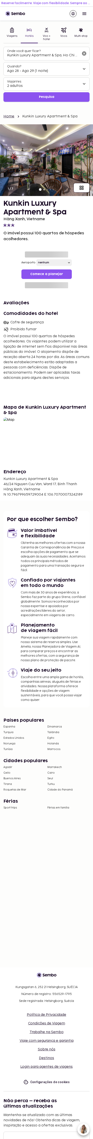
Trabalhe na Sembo (47, 1032)
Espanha (9, 726)
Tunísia (8, 749)
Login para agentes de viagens (46, 1067)
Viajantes (14, 81)
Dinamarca (54, 726)
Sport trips (10, 807)
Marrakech (54, 767)
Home (8, 116)
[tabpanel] (46, 74)
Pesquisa (46, 97)
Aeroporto (28, 262)
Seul (50, 778)
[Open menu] (84, 13)
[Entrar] (73, 13)
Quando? (14, 66)
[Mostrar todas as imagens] (82, 188)
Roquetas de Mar (14, 789)
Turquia (8, 732)
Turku (51, 784)
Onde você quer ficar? (24, 51)
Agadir (7, 767)
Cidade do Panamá (60, 789)
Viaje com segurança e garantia (47, 1041)
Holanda (53, 743)
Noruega (9, 743)
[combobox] (43, 55)
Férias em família (58, 807)
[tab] (12, 34)
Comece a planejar (46, 274)
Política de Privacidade (46, 1015)
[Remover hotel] (84, 53)
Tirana (7, 784)
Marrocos (53, 749)
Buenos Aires (12, 778)
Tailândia (53, 732)
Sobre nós (46, 1049)
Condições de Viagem (46, 1023)
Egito (50, 738)
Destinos (46, 1058)
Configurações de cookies (50, 1082)
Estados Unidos (13, 738)
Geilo (6, 772)
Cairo (51, 772)
